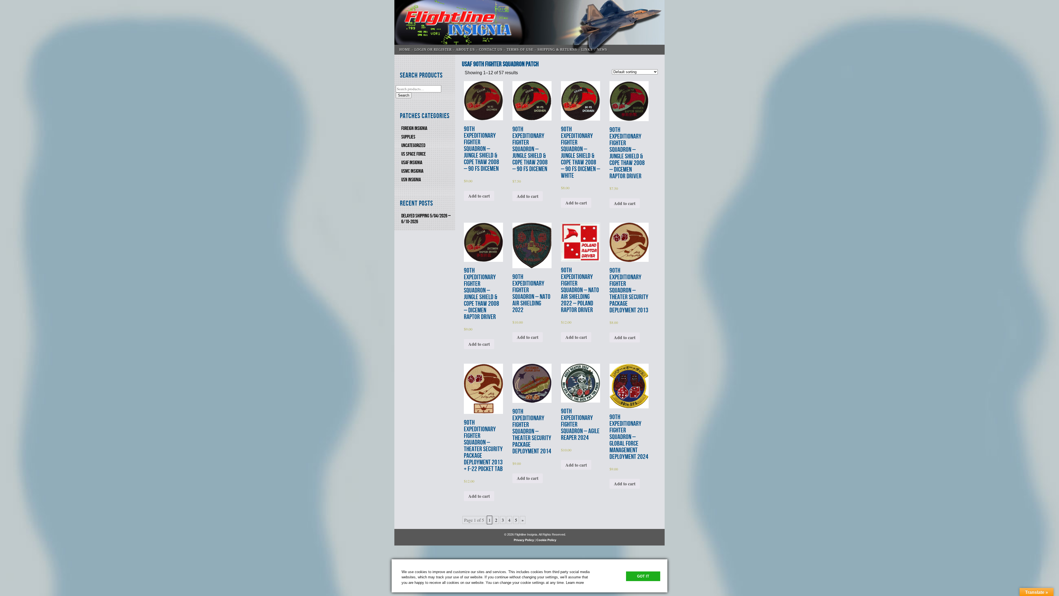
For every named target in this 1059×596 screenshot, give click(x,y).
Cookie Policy (546, 540)
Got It (643, 576)
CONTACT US (490, 50)
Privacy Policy (524, 540)
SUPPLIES (408, 137)
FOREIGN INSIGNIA (414, 128)
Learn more (575, 583)
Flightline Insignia (529, 27)
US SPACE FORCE (413, 154)
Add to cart (479, 196)
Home (404, 50)
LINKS (587, 50)
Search (403, 95)
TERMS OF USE (520, 50)
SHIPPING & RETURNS (557, 50)
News (602, 50)
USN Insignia (411, 180)
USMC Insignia (412, 171)
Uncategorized (413, 145)
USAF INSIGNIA (411, 163)
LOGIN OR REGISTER (433, 50)
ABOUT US (465, 50)
